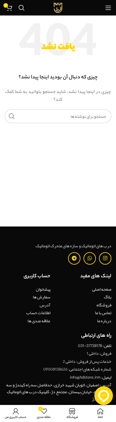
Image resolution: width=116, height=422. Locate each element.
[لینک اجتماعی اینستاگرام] (105, 258)
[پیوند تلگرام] (74, 258)
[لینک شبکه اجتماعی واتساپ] (90, 258)
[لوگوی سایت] (58, 9)
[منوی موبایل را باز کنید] (108, 8)
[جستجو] (21, 8)
